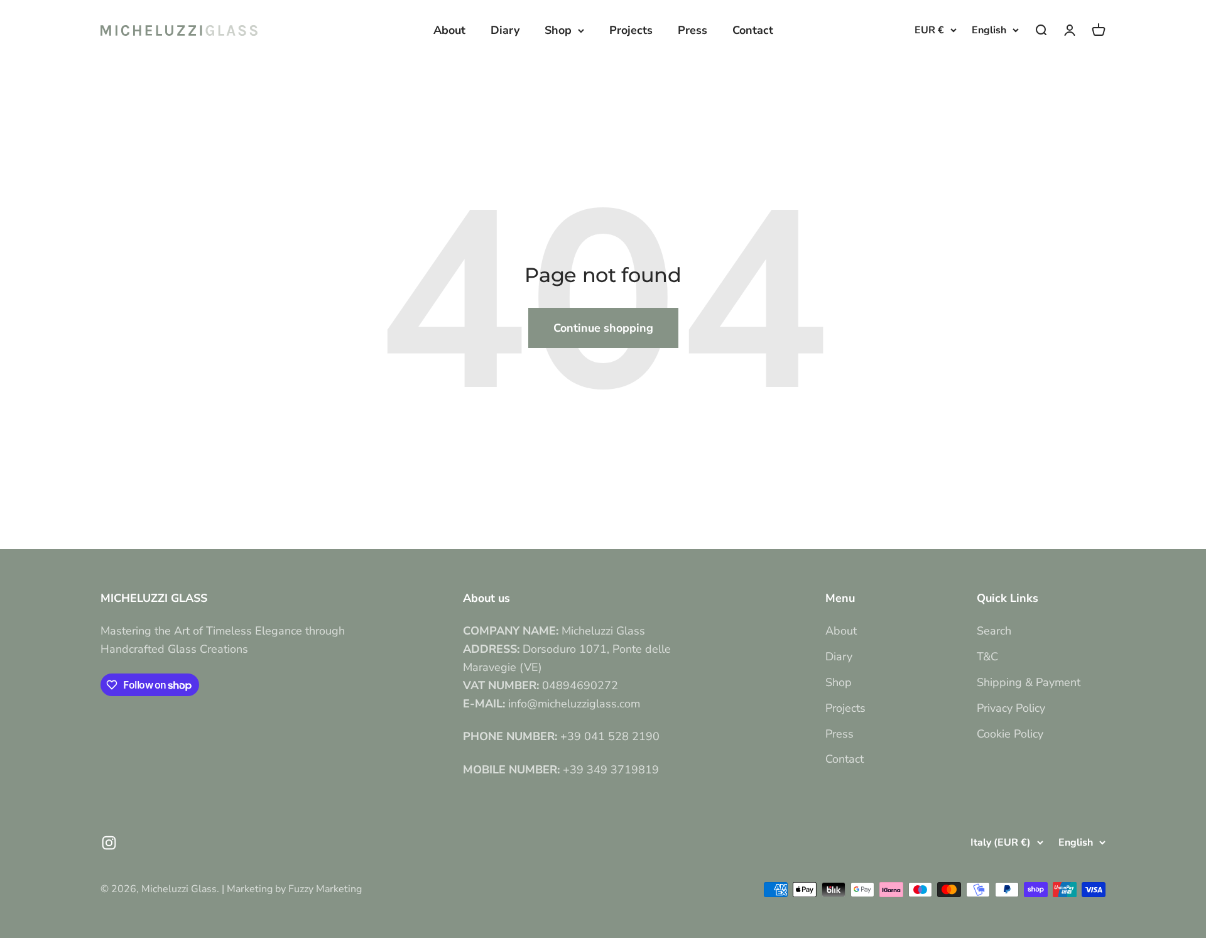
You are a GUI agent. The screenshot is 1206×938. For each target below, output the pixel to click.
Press (692, 30)
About (449, 30)
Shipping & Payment (1028, 682)
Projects (631, 30)
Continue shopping (603, 327)
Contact (752, 30)
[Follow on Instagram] (108, 842)
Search (994, 630)
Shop (558, 30)
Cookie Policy (1010, 733)
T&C (987, 656)
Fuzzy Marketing (325, 889)
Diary (505, 30)
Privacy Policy (1011, 708)
